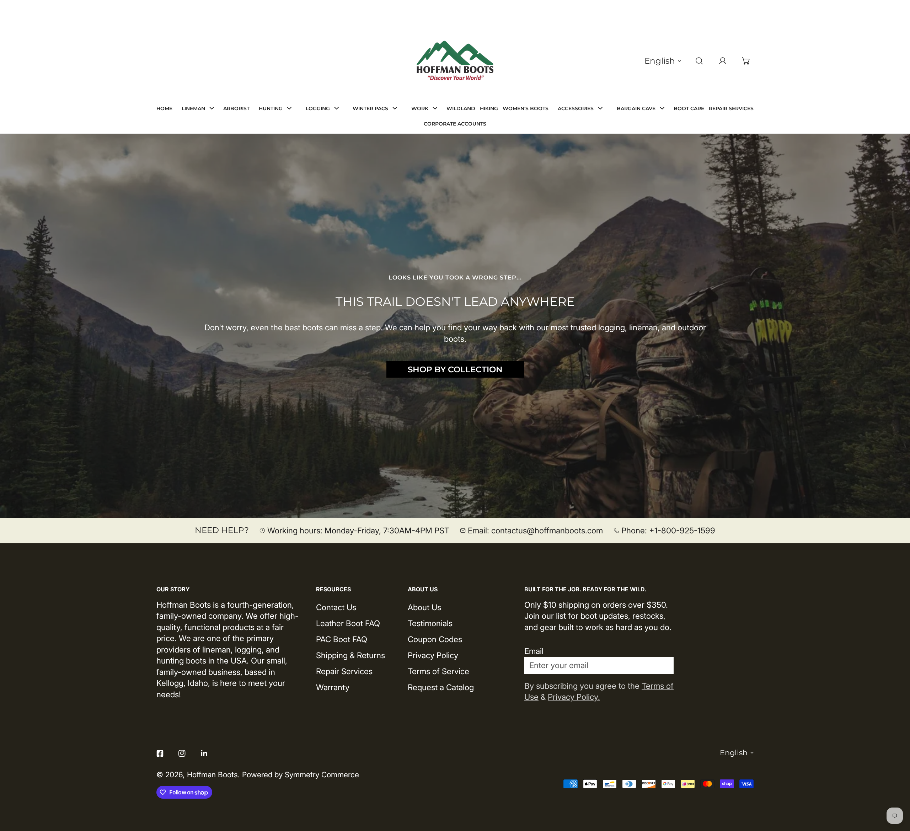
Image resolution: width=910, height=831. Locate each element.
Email (534, 651)
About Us (424, 607)
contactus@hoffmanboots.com (547, 530)
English (659, 61)
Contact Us (336, 607)
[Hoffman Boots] (455, 60)
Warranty (332, 687)
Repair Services (344, 671)
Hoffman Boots (212, 774)
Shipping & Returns (350, 655)
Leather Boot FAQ (348, 623)
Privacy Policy (433, 655)
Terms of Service (438, 671)
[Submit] (662, 665)
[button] (746, 61)
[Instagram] (182, 753)
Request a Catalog (441, 687)
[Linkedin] (204, 753)
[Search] (699, 61)
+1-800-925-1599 (682, 530)
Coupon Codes (435, 639)
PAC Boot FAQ (341, 639)
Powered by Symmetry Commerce (300, 774)
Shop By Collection (455, 369)
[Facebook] (160, 753)
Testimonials (430, 623)
